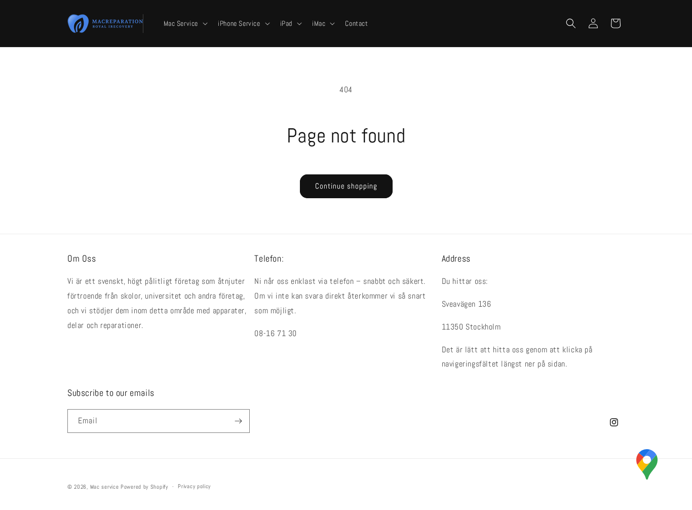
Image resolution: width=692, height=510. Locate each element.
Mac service (104, 486)
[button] (185, 23)
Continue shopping (346, 186)
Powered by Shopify (144, 486)
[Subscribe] (238, 421)
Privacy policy (194, 486)
